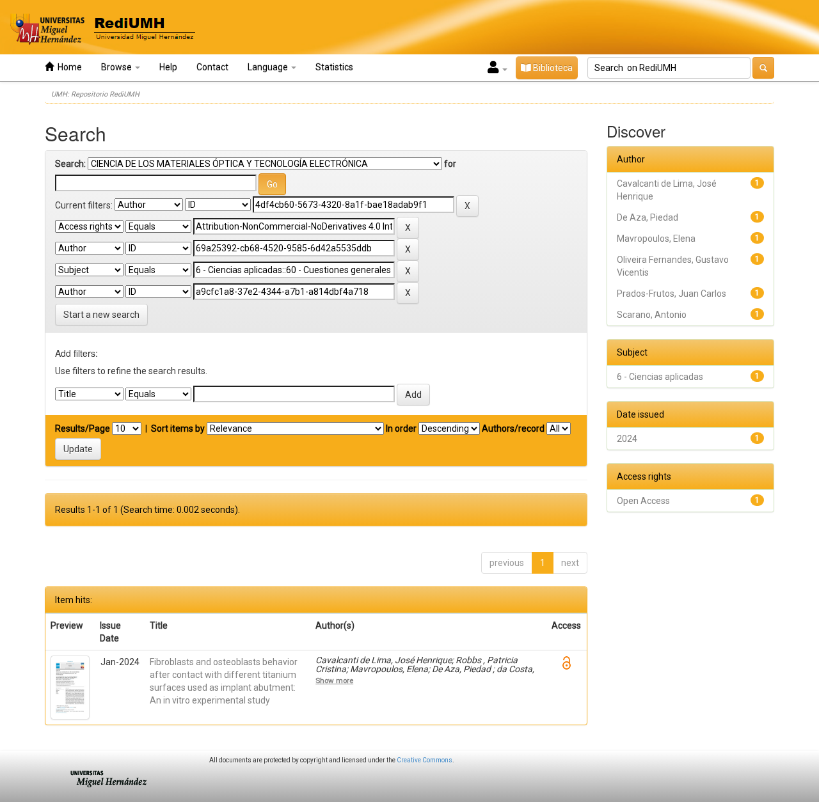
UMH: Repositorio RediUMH (95, 94)
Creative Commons (424, 760)
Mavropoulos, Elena (656, 238)
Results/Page (82, 428)
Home (68, 67)
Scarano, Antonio (652, 315)
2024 (627, 439)
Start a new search (101, 315)
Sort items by (178, 428)
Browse (117, 67)
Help (168, 67)
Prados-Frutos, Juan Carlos (671, 293)
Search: (70, 164)
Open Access (643, 501)
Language (269, 67)
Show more (334, 680)
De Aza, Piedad (647, 217)
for (450, 164)
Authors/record (513, 428)
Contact (212, 67)
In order (401, 428)
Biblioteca (552, 68)
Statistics (334, 67)
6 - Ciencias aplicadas (660, 377)
